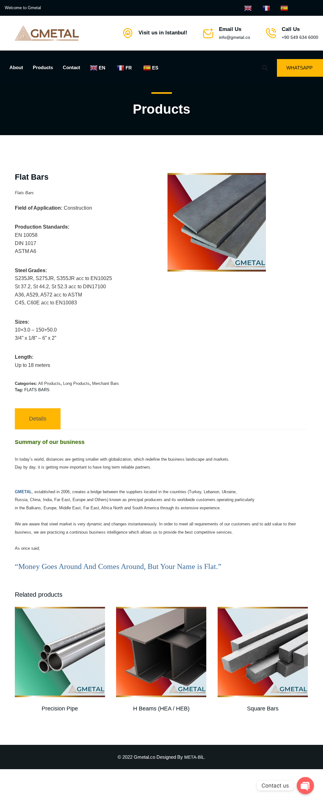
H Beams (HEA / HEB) (161, 708)
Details (37, 419)
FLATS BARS (37, 389)
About (16, 67)
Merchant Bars (105, 383)
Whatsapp (299, 67)
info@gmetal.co (234, 37)
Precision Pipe (60, 708)
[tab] (38, 418)
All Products (49, 383)
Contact (71, 67)
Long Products (76, 383)
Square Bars (263, 708)
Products (43, 67)
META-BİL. (195, 757)
